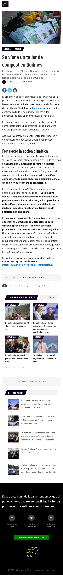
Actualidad (11, 304)
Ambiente (7, 49)
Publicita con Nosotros (31, 537)
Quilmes (18, 49)
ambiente (20, 286)
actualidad (11, 286)
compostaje (37, 286)
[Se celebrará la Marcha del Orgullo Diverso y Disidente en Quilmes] (45, 344)
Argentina (28, 286)
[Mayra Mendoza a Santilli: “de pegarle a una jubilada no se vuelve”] (17, 344)
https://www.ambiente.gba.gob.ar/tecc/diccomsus (27, 264)
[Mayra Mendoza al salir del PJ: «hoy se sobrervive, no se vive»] (17, 311)
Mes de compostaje (49, 286)
